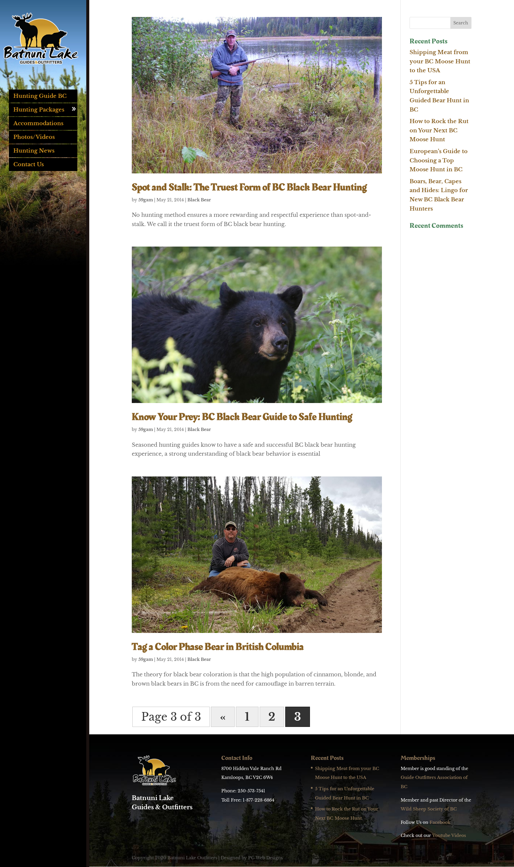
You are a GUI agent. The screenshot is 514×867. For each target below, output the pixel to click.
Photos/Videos (34, 137)
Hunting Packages (38, 109)
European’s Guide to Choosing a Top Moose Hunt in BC (439, 160)
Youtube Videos (449, 835)
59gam (145, 200)
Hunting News (33, 151)
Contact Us (28, 164)
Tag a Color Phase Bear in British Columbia (218, 646)
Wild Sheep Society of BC (429, 809)
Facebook (440, 822)
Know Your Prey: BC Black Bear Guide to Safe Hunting (242, 416)
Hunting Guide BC (40, 96)
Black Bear (199, 200)
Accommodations (38, 123)
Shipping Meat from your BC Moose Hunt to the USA (440, 61)
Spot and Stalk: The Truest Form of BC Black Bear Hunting (249, 187)
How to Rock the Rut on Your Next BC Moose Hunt (439, 130)
